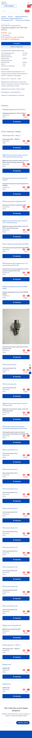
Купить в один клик (17, 46)
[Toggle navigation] (28, 2)
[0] (29, 6)
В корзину (17, 43)
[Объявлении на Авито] (30, 370)
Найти (27, 11)
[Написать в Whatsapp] (30, 365)
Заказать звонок (23, 722)
